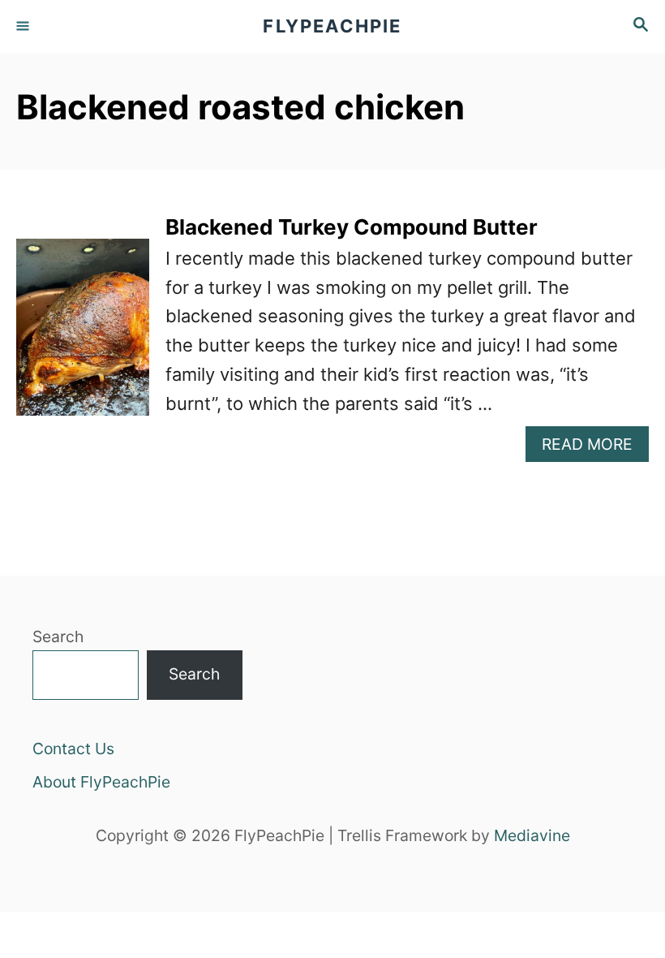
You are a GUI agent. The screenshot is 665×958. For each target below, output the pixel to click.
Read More (595, 448)
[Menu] (24, 27)
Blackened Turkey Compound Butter (351, 227)
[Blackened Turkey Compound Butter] (82, 336)
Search (58, 636)
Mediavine (532, 835)
